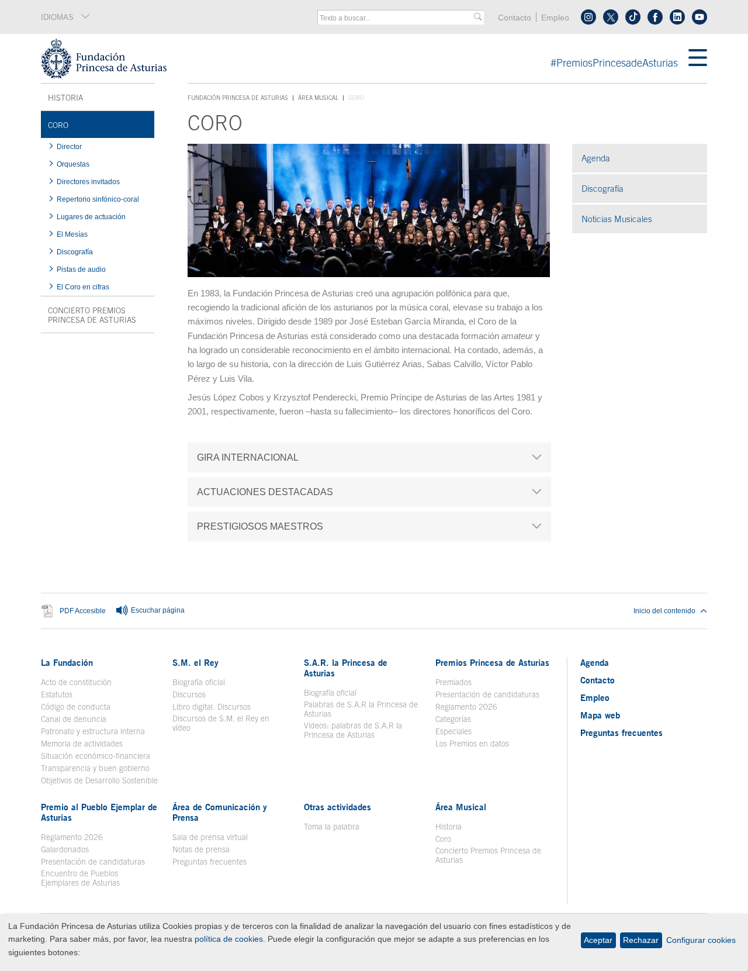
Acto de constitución (76, 682)
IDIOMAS (57, 17)
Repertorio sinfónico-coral (98, 199)
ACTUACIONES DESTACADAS (265, 491)
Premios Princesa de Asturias (492, 662)
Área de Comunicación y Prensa (219, 812)
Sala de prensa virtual (210, 837)
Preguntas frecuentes (209, 861)
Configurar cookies (701, 940)
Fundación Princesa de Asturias (238, 98)
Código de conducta (75, 706)
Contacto (514, 17)
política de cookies (229, 939)
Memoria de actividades (82, 743)
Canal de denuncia (73, 719)
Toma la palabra (331, 826)
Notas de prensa (201, 849)
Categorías (453, 719)
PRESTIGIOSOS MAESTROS (260, 526)
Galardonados (65, 849)
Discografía (75, 252)
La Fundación (67, 662)
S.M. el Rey (195, 662)
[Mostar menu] (697, 58)
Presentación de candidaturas (487, 694)
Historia (65, 97)
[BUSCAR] (478, 17)
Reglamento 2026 (466, 706)
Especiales (453, 731)
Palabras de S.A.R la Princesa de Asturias (361, 709)
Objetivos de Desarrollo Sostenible (99, 780)
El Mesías (72, 234)
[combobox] (397, 18)
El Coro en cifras (90, 287)
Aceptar (598, 940)
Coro (58, 125)
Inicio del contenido (664, 611)
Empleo (555, 17)
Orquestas (73, 164)
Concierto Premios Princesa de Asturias (92, 315)
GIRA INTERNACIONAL (248, 457)
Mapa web (600, 715)
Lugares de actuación (91, 217)
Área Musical (318, 97)
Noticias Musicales (616, 219)
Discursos (189, 694)
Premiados (453, 682)
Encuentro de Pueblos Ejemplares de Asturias (80, 878)
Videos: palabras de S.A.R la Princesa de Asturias (353, 730)
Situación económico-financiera (95, 756)
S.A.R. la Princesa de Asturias (345, 667)
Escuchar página (157, 610)
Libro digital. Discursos (211, 706)
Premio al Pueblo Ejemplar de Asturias (99, 812)
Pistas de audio (81, 269)
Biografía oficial (198, 682)
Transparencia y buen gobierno (95, 768)
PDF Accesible (83, 610)
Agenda (595, 158)
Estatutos (56, 694)
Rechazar (641, 940)
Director (69, 147)
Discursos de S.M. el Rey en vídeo (227, 723)
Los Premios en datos (472, 743)
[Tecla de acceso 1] (364, 58)
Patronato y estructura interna (93, 731)
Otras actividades (337, 806)
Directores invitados (88, 182)
